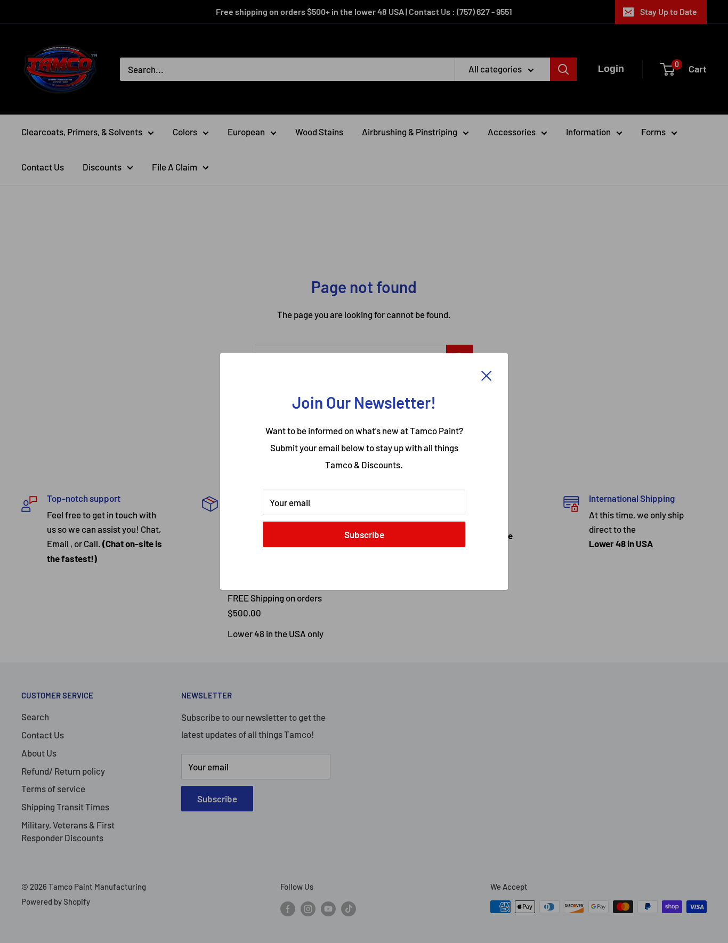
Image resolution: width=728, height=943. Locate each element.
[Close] (486, 374)
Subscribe (364, 534)
